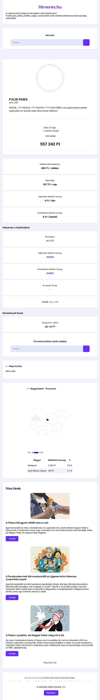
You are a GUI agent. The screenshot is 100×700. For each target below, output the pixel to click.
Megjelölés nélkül (50, 322)
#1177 (50, 240)
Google (40, 678)
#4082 (50, 273)
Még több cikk (50, 662)
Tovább (12, 539)
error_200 (53, 302)
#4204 (50, 257)
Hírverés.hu (50, 7)
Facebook (30, 678)
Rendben (51, 693)
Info (64, 687)
